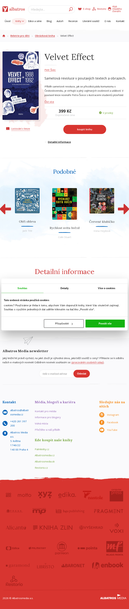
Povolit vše (105, 323)
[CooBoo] (8, 495)
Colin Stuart (64, 237)
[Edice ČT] (13, 548)
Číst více (49, 101)
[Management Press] (39, 511)
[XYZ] (45, 495)
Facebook (112, 422)
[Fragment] (108, 511)
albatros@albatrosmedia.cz (19, 412)
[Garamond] (18, 565)
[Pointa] (87, 548)
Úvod (7, 21)
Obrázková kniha (45, 35)
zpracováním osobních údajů (87, 362)
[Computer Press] (116, 495)
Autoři (60, 21)
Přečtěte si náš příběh (47, 429)
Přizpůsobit (62, 323)
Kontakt (120, 21)
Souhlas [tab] (22, 288)
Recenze (73, 21)
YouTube (112, 429)
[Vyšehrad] (91, 528)
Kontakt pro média (45, 411)
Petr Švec (50, 69)
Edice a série (35, 21)
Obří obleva (27, 221)
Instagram (113, 414)
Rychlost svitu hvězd (65, 228)
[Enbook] (108, 565)
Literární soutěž (90, 21)
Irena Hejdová (102, 230)
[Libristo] (45, 565)
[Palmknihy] (37, 548)
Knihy (18, 21)
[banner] (14, 9)
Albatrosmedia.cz (45, 455)
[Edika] (67, 495)
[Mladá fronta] (114, 548)
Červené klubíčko (102, 222)
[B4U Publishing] (70, 511)
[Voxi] (116, 528)
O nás (107, 21)
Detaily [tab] (64, 288)
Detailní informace (59, 142)
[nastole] (92, 495)
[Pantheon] (62, 548)
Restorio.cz (41, 467)
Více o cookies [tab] (106, 288)
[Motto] (24, 495)
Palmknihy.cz (42, 449)
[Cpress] (14, 511)
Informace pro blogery (48, 417)
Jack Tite (27, 230)
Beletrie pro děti (20, 35)
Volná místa (41, 423)
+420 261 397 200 (18, 423)
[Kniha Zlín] (53, 528)
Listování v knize (20, 128)
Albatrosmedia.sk (45, 461)
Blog (49, 21)
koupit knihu (84, 129)
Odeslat (81, 373)
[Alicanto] (16, 528)
